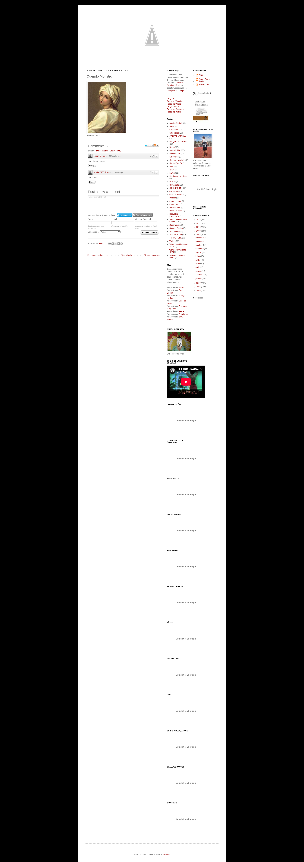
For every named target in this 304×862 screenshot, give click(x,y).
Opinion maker (175, 195)
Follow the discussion (156, 145)
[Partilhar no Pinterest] (121, 243)
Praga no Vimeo (174, 104)
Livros (172, 173)
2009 (198, 231)
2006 (198, 287)
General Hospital (176, 160)
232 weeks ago (114, 156)
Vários (172, 241)
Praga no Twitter (174, 112)
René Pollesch (175, 211)
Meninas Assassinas (178, 176)
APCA (181, 311)
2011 (198, 223)
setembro (200, 249)
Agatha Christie (176, 123)
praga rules (174, 204)
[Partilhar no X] (115, 243)
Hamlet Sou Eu (175, 163)
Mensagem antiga (152, 255)
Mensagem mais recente (98, 255)
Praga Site (171, 98)
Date (98, 151)
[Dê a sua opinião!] (112, 243)
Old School (174, 191)
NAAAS (182, 287)
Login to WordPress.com (143, 215)
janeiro (199, 278)
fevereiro (200, 275)
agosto (199, 252)
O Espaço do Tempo (175, 91)
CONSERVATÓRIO (177, 136)
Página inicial (126, 255)
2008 (198, 234)
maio (198, 264)
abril (198, 267)
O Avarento (174, 185)
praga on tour (175, 201)
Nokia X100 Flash (102, 172)
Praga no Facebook (175, 109)
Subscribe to (94, 232)
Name (90, 219)
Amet (201, 75)
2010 (198, 227)
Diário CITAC (175, 150)
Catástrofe (173, 130)
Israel (171, 170)
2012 (198, 220)
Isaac (171, 166)
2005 (198, 290)
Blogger (166, 854)
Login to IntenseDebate (124, 215)
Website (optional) (143, 219)
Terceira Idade (175, 235)
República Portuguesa (174, 215)
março (198, 271)
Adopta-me (183, 314)
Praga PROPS (173, 107)
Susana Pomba (176, 228)
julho (198, 256)
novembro (200, 241)
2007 (198, 283)
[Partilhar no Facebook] (118, 243)
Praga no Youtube (175, 101)
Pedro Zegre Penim (204, 80)
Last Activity (115, 151)
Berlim (172, 126)
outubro (199, 245)
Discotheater (174, 154)
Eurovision (174, 157)
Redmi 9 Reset (100, 156)
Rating (105, 151)
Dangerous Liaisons (178, 142)
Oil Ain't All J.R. (175, 188)
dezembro (200, 238)
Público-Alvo (174, 208)
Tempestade (174, 231)
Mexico (172, 182)
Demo (172, 147)
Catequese (174, 133)
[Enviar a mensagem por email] (109, 243)
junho (198, 260)
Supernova (174, 225)
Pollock (172, 198)
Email (114, 219)
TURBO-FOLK (175, 238)
